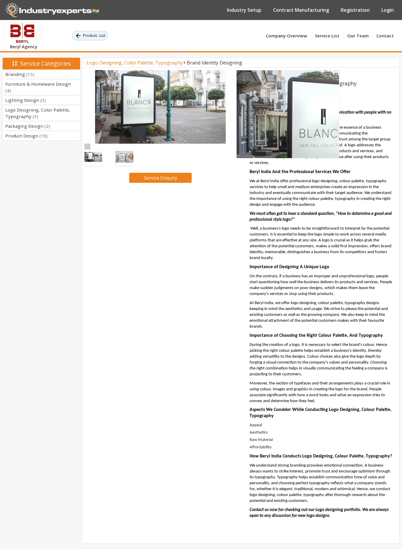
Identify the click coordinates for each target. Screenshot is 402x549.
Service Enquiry (160, 178)
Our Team (358, 36)
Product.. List (94, 35)
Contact (385, 36)
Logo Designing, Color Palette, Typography (135, 62)
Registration (355, 10)
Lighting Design (25, 100)
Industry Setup (244, 10)
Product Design (26, 136)
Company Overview (286, 36)
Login (387, 10)
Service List (327, 36)
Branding (19, 74)
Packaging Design (27, 126)
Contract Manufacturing (301, 10)
